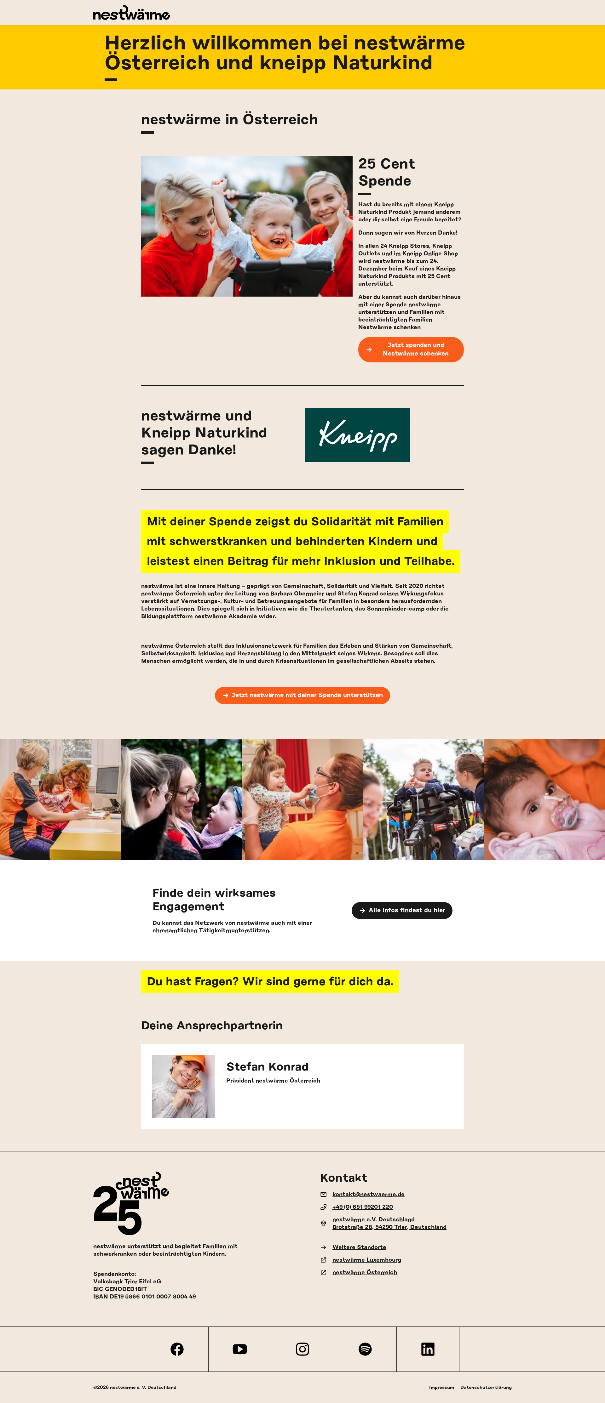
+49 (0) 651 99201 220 (362, 1207)
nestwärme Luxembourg (366, 1260)
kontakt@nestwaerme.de (368, 1194)
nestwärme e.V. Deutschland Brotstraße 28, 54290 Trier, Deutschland (389, 1223)
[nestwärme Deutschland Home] (302, 12)
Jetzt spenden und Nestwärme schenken (416, 349)
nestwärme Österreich (364, 1272)
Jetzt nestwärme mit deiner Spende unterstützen (307, 695)
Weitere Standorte (359, 1247)
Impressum (441, 1387)
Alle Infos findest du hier (407, 910)
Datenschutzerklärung (486, 1387)
